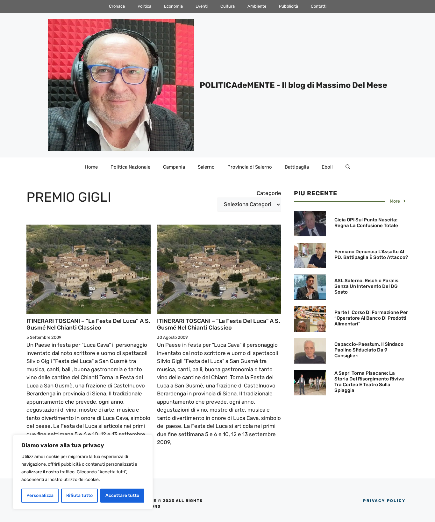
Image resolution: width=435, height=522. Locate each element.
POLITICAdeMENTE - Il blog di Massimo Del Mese (293, 85)
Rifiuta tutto (79, 495)
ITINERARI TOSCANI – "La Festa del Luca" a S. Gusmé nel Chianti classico (218, 324)
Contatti (318, 6)
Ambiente (256, 6)
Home (91, 167)
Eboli (327, 167)
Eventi (202, 6)
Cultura (227, 6)
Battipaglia (297, 167)
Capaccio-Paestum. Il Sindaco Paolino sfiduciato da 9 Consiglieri (368, 349)
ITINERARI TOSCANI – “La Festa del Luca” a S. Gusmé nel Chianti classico (88, 324)
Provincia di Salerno (249, 167)
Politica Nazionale (130, 167)
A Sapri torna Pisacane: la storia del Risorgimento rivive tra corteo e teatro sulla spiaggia (369, 381)
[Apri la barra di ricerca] (348, 167)
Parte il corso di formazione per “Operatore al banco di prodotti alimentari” (371, 318)
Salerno (206, 167)
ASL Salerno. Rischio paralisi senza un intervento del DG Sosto (367, 286)
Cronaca (117, 6)
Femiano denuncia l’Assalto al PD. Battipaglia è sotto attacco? (371, 254)
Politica (144, 6)
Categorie (269, 193)
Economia (173, 6)
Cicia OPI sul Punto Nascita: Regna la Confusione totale (366, 222)
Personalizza (39, 495)
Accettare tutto (122, 495)
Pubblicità (288, 6)
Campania (174, 167)
